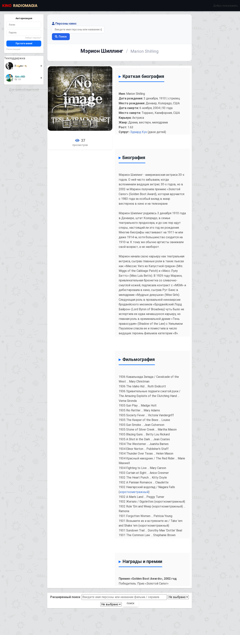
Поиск (63, 36)
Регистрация (13, 49)
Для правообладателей (24, 89)
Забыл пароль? (33, 38)
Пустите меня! (24, 43)
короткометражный (134, 492)
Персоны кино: (66, 23)
